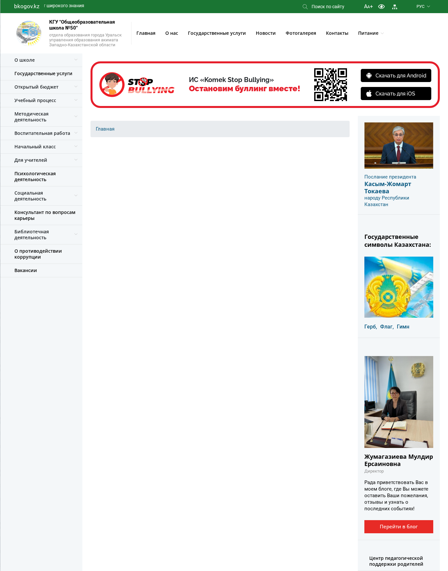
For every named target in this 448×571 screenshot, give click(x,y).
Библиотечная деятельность (31, 234)
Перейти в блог (399, 526)
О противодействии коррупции (38, 254)
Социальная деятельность (30, 196)
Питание (368, 33)
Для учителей (30, 160)
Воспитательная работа (42, 133)
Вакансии (25, 270)
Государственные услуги (217, 33)
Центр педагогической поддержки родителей (396, 561)
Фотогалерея (301, 33)
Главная (145, 33)
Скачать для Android (401, 76)
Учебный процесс (35, 100)
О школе (24, 60)
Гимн (403, 327)
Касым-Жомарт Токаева (387, 187)
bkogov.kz (26, 6)
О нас (171, 33)
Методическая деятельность (31, 117)
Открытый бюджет (36, 87)
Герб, (370, 327)
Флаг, (387, 327)
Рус (420, 6)
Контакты (337, 33)
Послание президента (390, 177)
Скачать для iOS (395, 94)
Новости (266, 33)
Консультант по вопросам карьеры (44, 215)
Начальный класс (35, 146)
